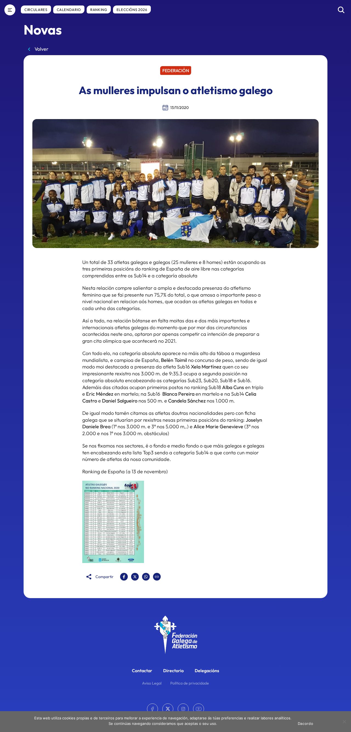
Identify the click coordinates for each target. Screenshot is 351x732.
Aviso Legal (152, 683)
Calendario (69, 9)
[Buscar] (341, 9)
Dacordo (305, 723)
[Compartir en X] (135, 577)
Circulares (35, 9)
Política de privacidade (189, 683)
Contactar (142, 670)
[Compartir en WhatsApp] (146, 577)
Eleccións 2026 (132, 9)
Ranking (98, 9)
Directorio (173, 670)
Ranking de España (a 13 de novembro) (125, 471)
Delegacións (207, 670)
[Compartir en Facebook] (124, 577)
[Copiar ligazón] (157, 577)
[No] (344, 721)
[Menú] (9, 9)
